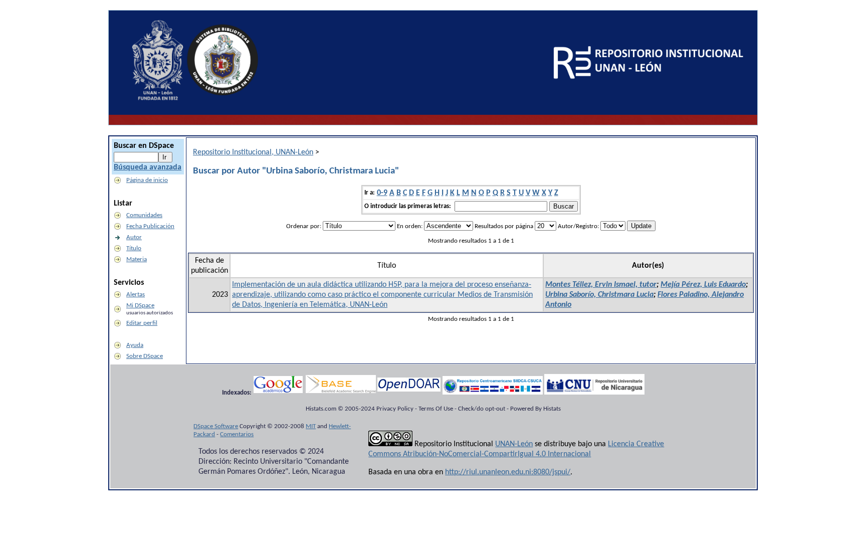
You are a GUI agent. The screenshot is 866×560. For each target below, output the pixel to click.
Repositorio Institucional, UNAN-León (253, 152)
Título (133, 248)
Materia (136, 259)
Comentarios (237, 434)
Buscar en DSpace (144, 146)
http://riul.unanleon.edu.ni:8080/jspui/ (507, 472)
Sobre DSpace (144, 356)
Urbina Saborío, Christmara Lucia (599, 295)
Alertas (135, 294)
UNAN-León (514, 444)
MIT (311, 426)
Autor (134, 237)
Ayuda (134, 345)
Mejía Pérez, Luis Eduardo (703, 285)
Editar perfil (141, 323)
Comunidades (144, 215)
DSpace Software (215, 426)
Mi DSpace (140, 305)
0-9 (382, 193)
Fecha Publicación (150, 226)
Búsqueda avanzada (147, 167)
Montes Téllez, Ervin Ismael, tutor (601, 285)
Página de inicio (147, 180)
